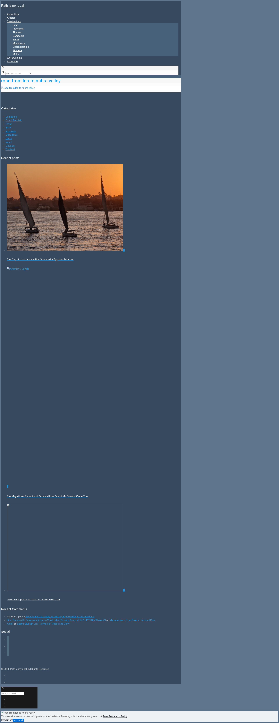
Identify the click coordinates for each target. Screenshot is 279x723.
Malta (9, 138)
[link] (30, 73)
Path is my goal (12, 5)
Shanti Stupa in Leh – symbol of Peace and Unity (43, 623)
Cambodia (11, 116)
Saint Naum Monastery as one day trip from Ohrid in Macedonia (59, 616)
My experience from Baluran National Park (132, 620)
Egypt (9, 123)
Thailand (10, 149)
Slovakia (10, 145)
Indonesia (11, 131)
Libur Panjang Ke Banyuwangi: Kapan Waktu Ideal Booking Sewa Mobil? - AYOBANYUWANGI (56, 620)
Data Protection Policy (115, 716)
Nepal (9, 142)
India (8, 127)
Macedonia (12, 134)
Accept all (18, 720)
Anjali (10, 623)
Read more (7, 719)
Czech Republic (14, 120)
